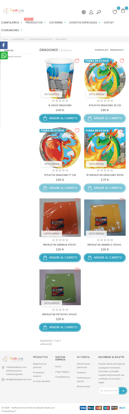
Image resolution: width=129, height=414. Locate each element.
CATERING (58, 22)
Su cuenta (83, 357)
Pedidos (81, 372)
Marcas (8, 50)
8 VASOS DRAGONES (60, 105)
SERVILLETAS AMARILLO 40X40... (104, 244)
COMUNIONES (12, 30)
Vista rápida (51, 94)
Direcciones (83, 386)
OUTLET (109, 22)
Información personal (83, 365)
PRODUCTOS (36, 21)
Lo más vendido (41, 381)
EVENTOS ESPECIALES (85, 22)
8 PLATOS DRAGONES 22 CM (105, 105)
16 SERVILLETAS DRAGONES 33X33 (105, 175)
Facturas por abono (84, 379)
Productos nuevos (38, 374)
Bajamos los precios (40, 365)
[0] (123, 11)
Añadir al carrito (62, 118)
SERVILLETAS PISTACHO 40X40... (60, 314)
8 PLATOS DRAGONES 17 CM (60, 175)
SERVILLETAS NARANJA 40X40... (60, 244)
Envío (58, 366)
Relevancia (116, 49)
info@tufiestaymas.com (19, 379)
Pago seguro (62, 371)
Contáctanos (62, 376)
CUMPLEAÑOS (12, 22)
